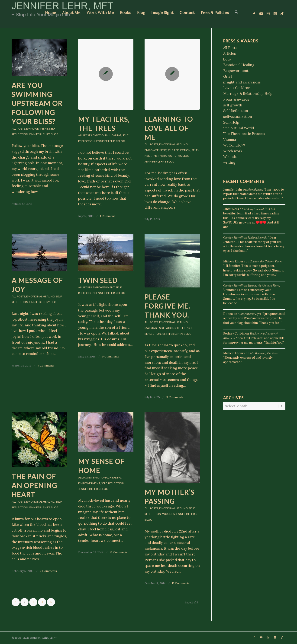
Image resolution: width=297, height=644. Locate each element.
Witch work (232, 151)
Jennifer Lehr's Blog (43, 134)
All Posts (18, 128)
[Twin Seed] (105, 252)
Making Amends (253, 209)
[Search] (236, 14)
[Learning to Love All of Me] (172, 74)
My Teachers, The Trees (264, 353)
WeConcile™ (234, 145)
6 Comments (110, 356)
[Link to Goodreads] (274, 13)
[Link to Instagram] (268, 13)
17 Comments (181, 583)
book (227, 59)
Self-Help (231, 122)
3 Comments (174, 397)
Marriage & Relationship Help (166, 328)
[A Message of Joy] (39, 252)
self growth (232, 105)
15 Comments (119, 552)
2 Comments (48, 571)
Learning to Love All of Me (169, 128)
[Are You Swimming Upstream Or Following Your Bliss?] (39, 57)
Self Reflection (179, 150)
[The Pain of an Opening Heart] (39, 439)
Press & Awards (236, 99)
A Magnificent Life (249, 314)
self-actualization (237, 116)
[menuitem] (50, 14)
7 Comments (46, 365)
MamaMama (254, 189)
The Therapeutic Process (170, 155)
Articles (229, 53)
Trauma (229, 139)
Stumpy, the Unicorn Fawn (265, 261)
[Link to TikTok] (281, 13)
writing (229, 162)
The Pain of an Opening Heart (34, 485)
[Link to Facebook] (254, 13)
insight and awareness (242, 82)
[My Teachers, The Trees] (105, 74)
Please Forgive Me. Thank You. (167, 306)
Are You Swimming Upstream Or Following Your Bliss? (37, 103)
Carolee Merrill (233, 237)
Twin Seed (98, 280)
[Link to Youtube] (261, 13)
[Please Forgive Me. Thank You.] (172, 260)
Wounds (168, 514)
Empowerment (37, 128)
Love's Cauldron (236, 88)
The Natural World (238, 128)
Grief (227, 76)
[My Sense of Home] (105, 432)
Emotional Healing (107, 135)
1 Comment (107, 216)
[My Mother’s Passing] (172, 447)
